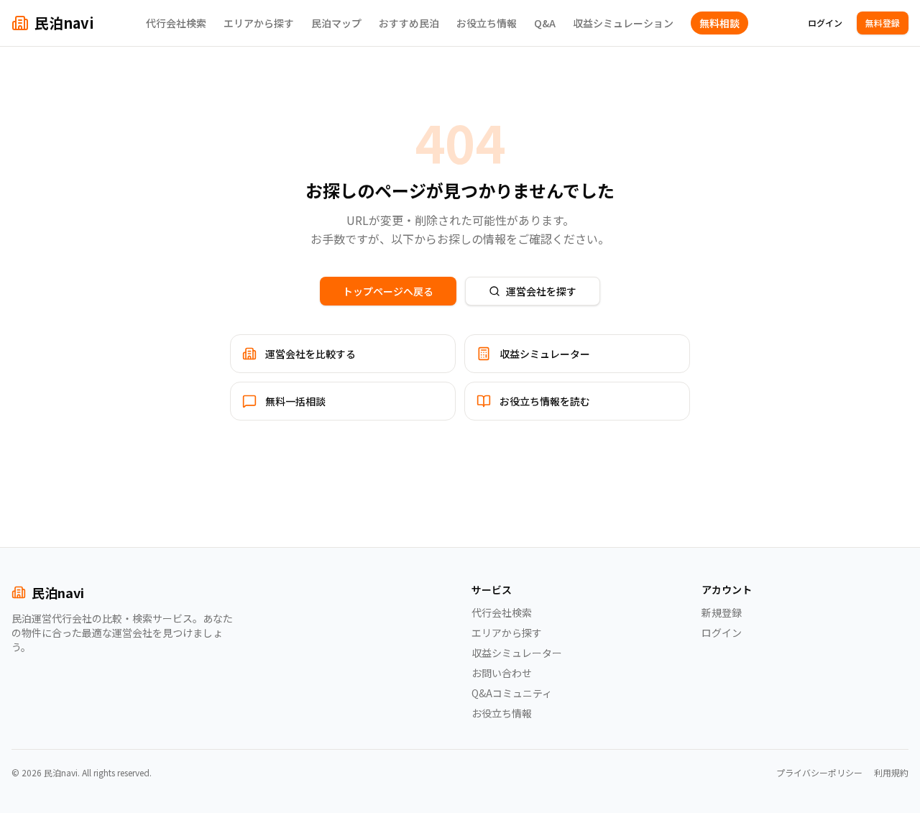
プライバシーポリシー (819, 772)
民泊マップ (336, 23)
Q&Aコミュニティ (512, 693)
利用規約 (891, 772)
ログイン (825, 23)
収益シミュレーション (623, 23)
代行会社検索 (176, 23)
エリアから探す (259, 23)
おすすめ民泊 (409, 23)
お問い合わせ (502, 673)
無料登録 (882, 23)
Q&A (545, 23)
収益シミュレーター (517, 653)
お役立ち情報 (486, 23)
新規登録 (722, 612)
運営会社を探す (541, 291)
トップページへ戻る (388, 291)
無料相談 (719, 23)
